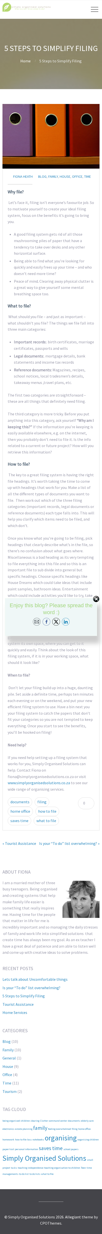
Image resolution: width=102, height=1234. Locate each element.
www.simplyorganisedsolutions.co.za (39, 782)
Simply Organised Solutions (44, 1158)
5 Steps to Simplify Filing (23, 995)
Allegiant (73, 1216)
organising (61, 1137)
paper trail (8, 1149)
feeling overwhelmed (59, 1129)
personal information (26, 1149)
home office (20, 811)
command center (58, 1120)
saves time (19, 820)
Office (77, 176)
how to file (47, 811)
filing (42, 801)
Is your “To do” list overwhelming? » (69, 843)
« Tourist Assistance (19, 843)
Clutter (44, 1120)
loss (29, 1139)
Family (53, 176)
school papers (70, 1149)
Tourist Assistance (18, 1004)
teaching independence (30, 1167)
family (40, 1127)
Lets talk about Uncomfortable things (35, 979)
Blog (42, 176)
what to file (46, 820)
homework (8, 1139)
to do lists (34, 1174)
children (25, 1120)
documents (19, 801)
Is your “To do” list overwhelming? (31, 987)
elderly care (87, 1120)
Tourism (9, 1091)
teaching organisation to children (62, 1167)
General (9, 1058)
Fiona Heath (23, 176)
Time (87, 176)
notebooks (38, 1139)
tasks (14, 1167)
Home (25, 60)
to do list (24, 1174)
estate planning (23, 1129)
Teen (83, 1167)
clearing (35, 1120)
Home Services (14, 1012)
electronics (8, 1129)
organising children (88, 1139)
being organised (11, 1120)
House (65, 176)
